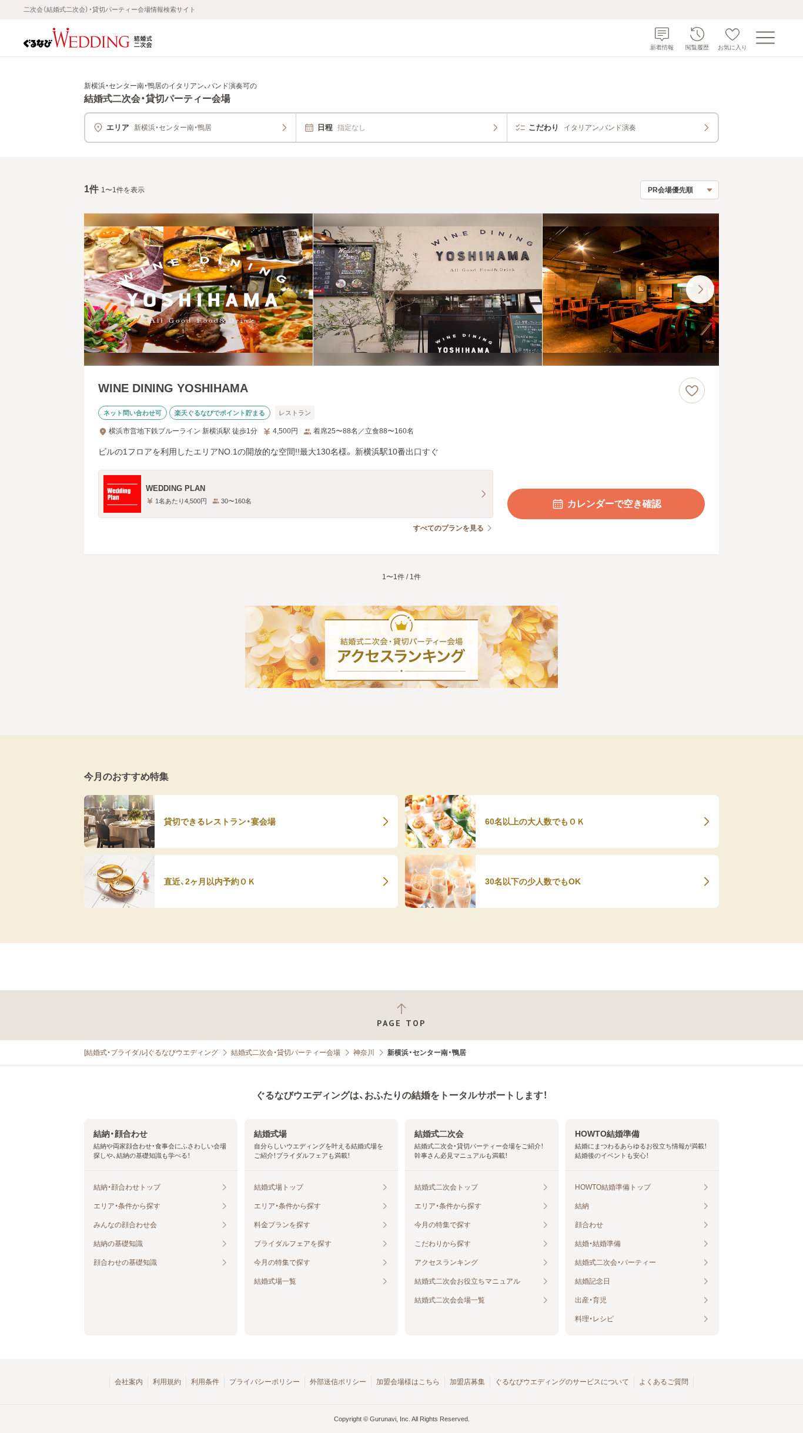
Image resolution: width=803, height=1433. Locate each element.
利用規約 (167, 1382)
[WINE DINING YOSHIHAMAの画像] (401, 289)
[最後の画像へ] (700, 289)
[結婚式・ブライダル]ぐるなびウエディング (151, 1052)
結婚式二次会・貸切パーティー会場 (285, 1052)
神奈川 (363, 1052)
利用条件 (205, 1382)
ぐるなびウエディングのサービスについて (562, 1382)
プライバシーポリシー (264, 1382)
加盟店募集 (467, 1382)
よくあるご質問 (663, 1382)
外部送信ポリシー (338, 1382)
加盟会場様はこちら (408, 1382)
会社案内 (129, 1382)
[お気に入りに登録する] (692, 390)
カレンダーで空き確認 (614, 504)
